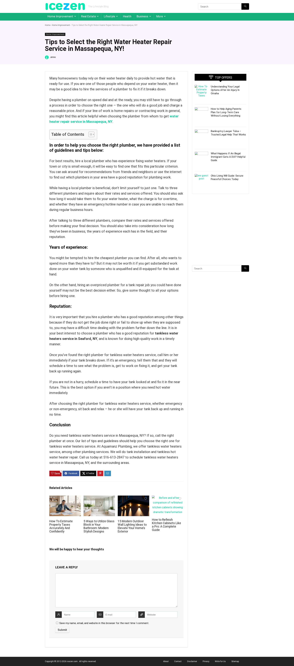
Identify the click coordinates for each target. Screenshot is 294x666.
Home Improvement (60, 16)
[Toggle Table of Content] (90, 134)
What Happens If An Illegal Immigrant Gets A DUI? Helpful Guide (228, 157)
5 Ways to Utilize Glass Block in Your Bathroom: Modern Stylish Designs (99, 526)
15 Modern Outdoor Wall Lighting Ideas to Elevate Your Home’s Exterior (132, 526)
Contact (178, 661)
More (159, 16)
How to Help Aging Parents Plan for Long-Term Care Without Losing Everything (226, 112)
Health (127, 16)
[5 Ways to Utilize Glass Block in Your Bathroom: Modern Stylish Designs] (99, 497)
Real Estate (88, 16)
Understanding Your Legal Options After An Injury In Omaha (225, 90)
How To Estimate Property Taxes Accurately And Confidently (61, 526)
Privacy (206, 661)
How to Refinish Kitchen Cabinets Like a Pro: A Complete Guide (166, 525)
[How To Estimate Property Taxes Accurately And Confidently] (65, 497)
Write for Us (220, 661)
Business (142, 16)
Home (47, 25)
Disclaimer (192, 661)
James (53, 57)
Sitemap (235, 661)
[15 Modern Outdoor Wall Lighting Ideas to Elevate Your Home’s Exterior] (133, 497)
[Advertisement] (220, 235)
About (166, 661)
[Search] (245, 6)
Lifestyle (109, 16)
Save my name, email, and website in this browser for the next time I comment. (104, 623)
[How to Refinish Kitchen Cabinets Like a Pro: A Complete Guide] (167, 497)
